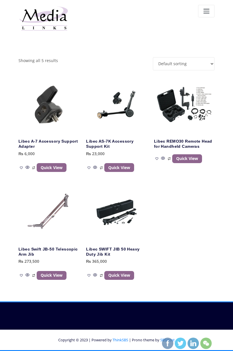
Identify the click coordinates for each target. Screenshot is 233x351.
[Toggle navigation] (206, 11)
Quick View (52, 167)
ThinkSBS (120, 339)
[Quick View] (27, 167)
